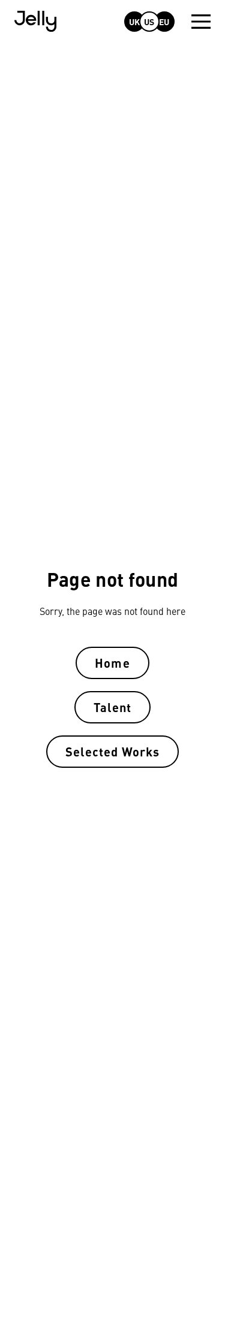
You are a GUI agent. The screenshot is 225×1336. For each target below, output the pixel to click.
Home (112, 662)
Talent (112, 707)
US (149, 22)
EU (164, 22)
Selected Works (112, 751)
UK (134, 22)
